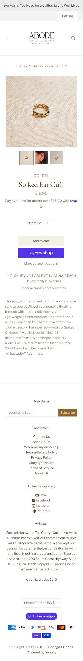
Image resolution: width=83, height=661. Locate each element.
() (67, 16)
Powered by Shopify (41, 652)
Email (43, 495)
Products (35, 66)
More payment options (41, 263)
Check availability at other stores (43, 288)
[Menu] (8, 38)
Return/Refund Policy (41, 452)
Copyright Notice (41, 463)
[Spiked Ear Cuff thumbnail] (26, 158)
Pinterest (43, 511)
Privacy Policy (41, 457)
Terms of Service (41, 468)
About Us (41, 473)
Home (20, 66)
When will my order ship (41, 447)
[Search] (73, 38)
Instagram (43, 506)
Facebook (43, 500)
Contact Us (41, 437)
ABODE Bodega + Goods (54, 647)
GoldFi (41, 175)
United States (39, 603)
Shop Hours (41, 442)
